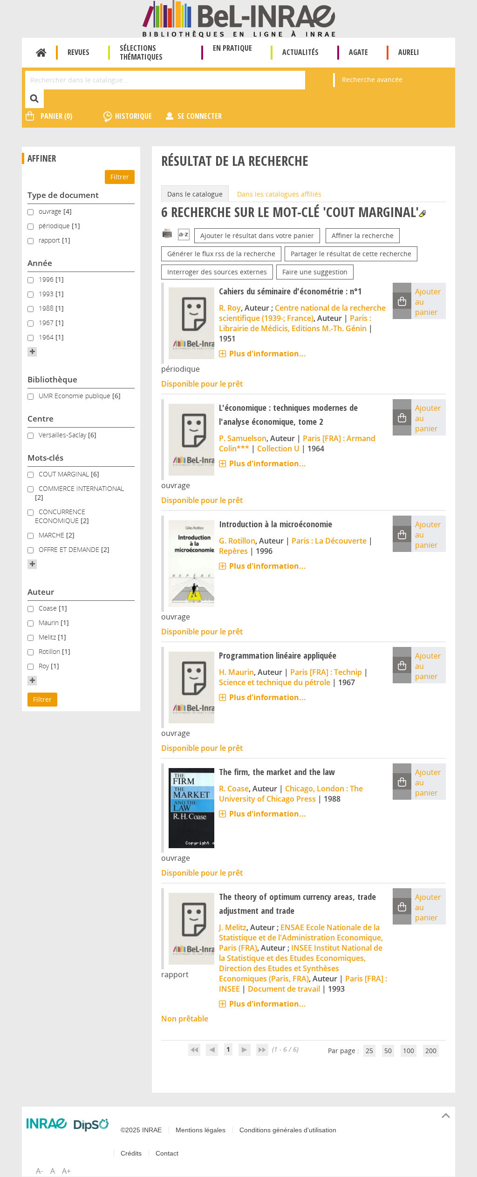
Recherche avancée (372, 79)
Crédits (131, 1153)
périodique (55, 225)
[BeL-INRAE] (238, 18)
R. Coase (234, 788)
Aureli (408, 52)
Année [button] (39, 263)
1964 (47, 337)
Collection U (278, 448)
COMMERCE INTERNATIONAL (81, 488)
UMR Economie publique (75, 395)
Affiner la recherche (363, 235)
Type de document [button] (63, 195)
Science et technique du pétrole (274, 682)
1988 (47, 308)
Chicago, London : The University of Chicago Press (291, 793)
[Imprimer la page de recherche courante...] (167, 232)
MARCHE (52, 535)
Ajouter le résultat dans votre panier (257, 235)
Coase (49, 608)
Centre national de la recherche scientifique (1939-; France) (302, 313)
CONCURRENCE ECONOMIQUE (60, 516)
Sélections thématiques (141, 52)
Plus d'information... (267, 353)
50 (388, 1050)
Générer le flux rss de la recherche (221, 253)
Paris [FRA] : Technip (326, 672)
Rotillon (50, 651)
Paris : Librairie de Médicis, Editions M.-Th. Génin (295, 323)
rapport (50, 240)
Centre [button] (40, 418)
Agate (358, 52)
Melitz (48, 637)
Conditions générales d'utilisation (287, 1130)
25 (369, 1050)
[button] (32, 351)
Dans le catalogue (195, 194)
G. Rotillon (237, 541)
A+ (66, 1171)
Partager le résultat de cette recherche (351, 253)
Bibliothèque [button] (52, 379)
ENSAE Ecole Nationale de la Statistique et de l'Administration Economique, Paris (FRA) (301, 937)
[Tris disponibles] (184, 235)
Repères (233, 551)
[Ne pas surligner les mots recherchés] (422, 213)
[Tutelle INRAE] (47, 1123)
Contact (167, 1153)
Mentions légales (200, 1130)
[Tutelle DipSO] (91, 1125)
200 (430, 1050)
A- (39, 1171)
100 (408, 1050)
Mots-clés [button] (45, 457)
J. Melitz (232, 927)
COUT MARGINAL (65, 473)
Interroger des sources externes (217, 271)
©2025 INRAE (141, 1130)
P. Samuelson (242, 438)
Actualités (300, 52)
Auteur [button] (40, 591)
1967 (47, 322)
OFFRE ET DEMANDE (70, 549)
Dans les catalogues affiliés (279, 194)
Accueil (41, 52)
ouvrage (51, 211)
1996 (47, 279)
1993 (47, 293)
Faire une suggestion (315, 271)
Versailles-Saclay (63, 434)
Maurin (50, 622)
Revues (78, 52)
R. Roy (230, 308)
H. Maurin (236, 672)
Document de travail (284, 989)
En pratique (232, 48)
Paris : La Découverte (329, 541)
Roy (45, 665)
